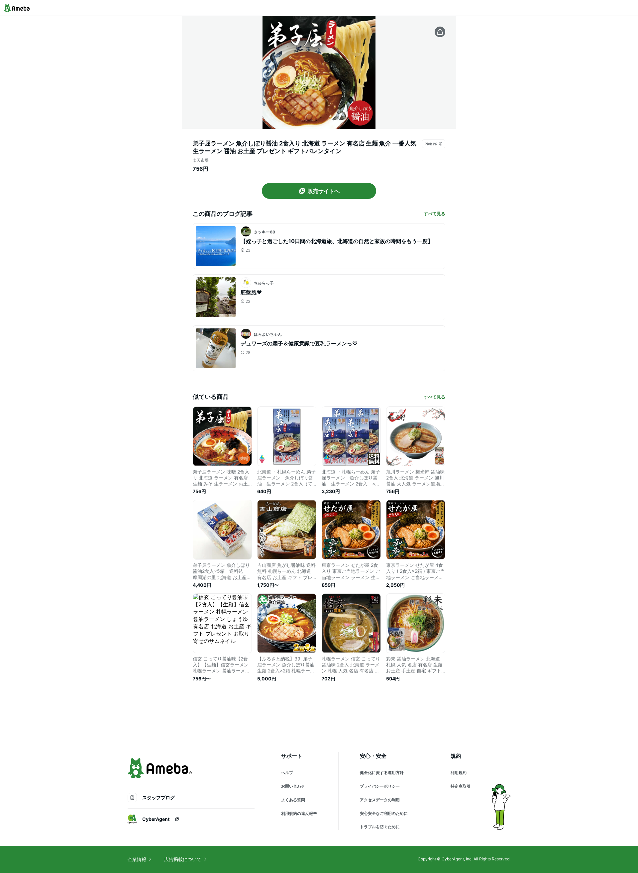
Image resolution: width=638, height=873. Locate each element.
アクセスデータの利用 (380, 799)
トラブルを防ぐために (380, 826)
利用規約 (459, 772)
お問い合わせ (293, 786)
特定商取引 (461, 786)
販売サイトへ (324, 191)
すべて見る (434, 213)
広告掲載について (182, 859)
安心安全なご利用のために (384, 813)
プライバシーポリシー (380, 786)
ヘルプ (287, 772)
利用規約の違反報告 (299, 813)
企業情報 (137, 859)
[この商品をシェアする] (440, 32)
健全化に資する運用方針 (382, 772)
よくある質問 (293, 799)
